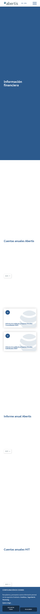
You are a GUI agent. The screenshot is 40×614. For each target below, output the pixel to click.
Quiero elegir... (7, 603)
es (22, 3)
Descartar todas (11, 608)
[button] (7, 276)
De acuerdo (28, 609)
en (25, 3)
